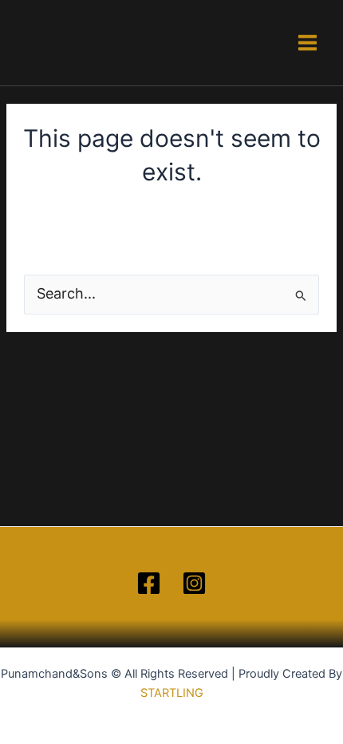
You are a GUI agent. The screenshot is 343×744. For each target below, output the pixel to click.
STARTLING (171, 693)
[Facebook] (148, 583)
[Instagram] (194, 583)
